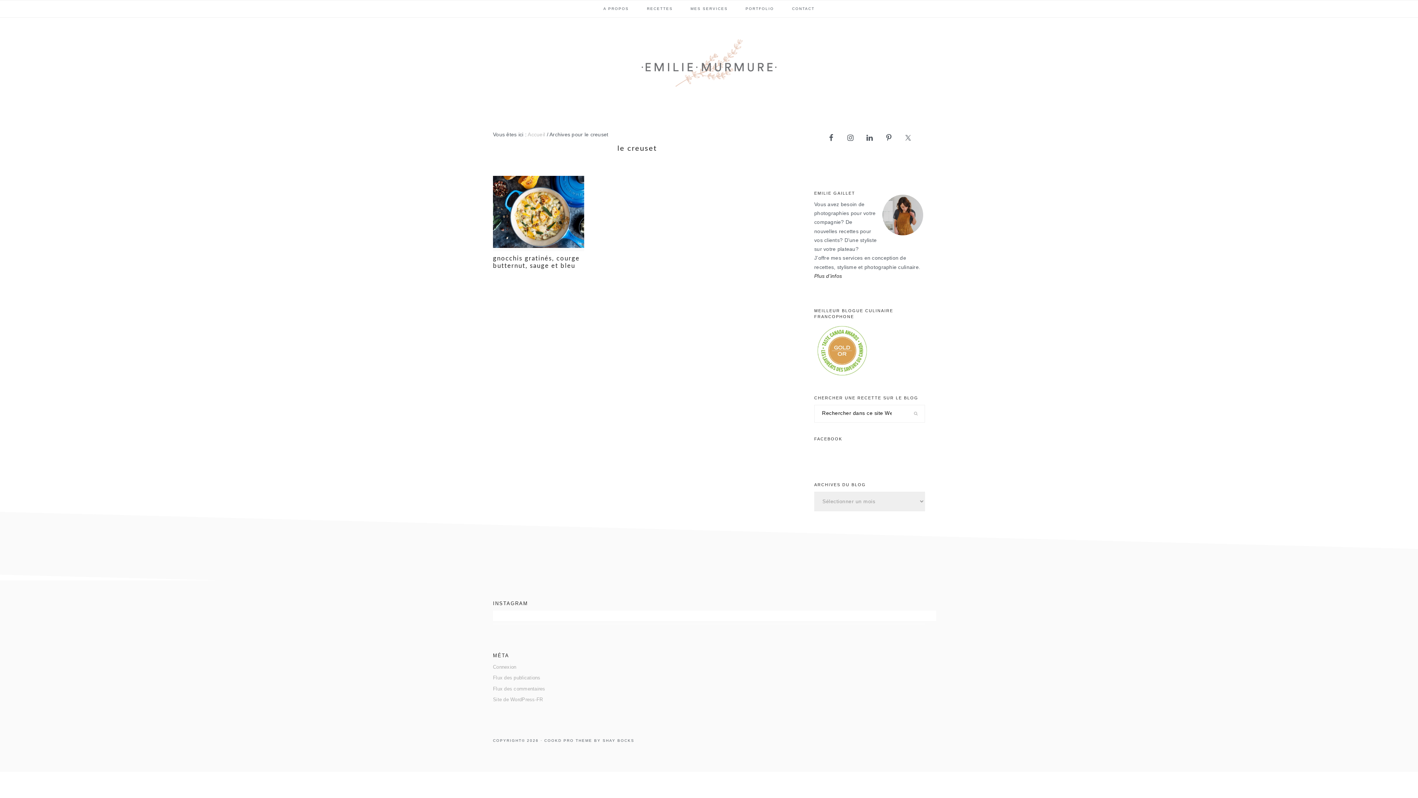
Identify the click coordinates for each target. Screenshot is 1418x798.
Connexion (504, 667)
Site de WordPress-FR (518, 699)
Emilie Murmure (709, 66)
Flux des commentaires (519, 689)
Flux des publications (517, 678)
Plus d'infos (828, 276)
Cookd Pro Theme (568, 741)
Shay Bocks (618, 741)
